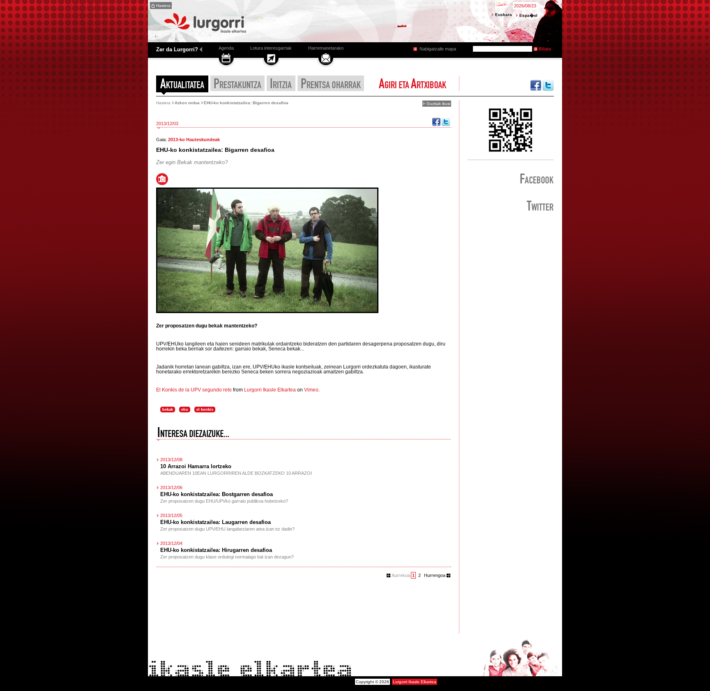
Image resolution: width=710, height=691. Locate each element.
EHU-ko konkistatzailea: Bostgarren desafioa (216, 494)
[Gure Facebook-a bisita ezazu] (536, 85)
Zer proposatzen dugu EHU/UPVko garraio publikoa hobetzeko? (224, 501)
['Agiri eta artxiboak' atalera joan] (412, 86)
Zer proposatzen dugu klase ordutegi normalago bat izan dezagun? (227, 556)
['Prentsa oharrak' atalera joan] (330, 86)
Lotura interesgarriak (271, 48)
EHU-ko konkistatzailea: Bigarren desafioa (246, 103)
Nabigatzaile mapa (438, 48)
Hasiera (163, 5)
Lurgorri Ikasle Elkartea (270, 389)
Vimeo (311, 389)
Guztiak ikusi (438, 103)
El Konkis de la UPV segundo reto (194, 389)
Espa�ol (528, 15)
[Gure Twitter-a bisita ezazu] (548, 85)
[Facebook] (436, 124)
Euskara (503, 14)
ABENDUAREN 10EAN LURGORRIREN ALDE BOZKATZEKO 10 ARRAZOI (236, 473)
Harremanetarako (325, 48)
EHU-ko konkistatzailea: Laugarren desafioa (215, 522)
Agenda (226, 48)
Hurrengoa (434, 575)
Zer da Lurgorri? (177, 49)
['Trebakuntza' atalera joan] (237, 86)
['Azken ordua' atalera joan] (182, 86)
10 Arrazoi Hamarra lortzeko (195, 466)
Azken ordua (187, 103)
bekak (167, 409)
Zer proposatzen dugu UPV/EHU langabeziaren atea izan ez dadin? (227, 528)
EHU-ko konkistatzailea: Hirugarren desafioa (216, 550)
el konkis (204, 409)
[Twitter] (446, 124)
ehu (184, 409)
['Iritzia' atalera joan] (281, 86)
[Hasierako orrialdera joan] (206, 33)
